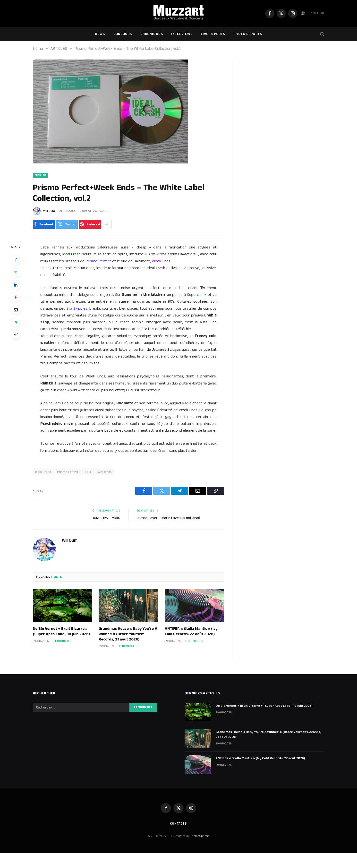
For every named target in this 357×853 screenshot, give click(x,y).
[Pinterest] (16, 297)
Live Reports (213, 34)
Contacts (178, 823)
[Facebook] (16, 260)
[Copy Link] (16, 334)
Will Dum (49, 211)
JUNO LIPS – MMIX (106, 517)
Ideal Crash (43, 472)
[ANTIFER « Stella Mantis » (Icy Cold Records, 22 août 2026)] (194, 605)
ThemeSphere (199, 836)
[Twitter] (16, 272)
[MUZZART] (178, 13)
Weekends (105, 472)
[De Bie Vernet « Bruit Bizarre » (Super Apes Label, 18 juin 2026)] (62, 605)
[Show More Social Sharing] (107, 224)
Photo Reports (247, 34)
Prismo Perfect (67, 472)
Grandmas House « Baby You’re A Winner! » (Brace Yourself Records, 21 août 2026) (128, 634)
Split (88, 472)
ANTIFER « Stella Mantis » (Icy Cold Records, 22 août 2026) (191, 631)
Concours (122, 34)
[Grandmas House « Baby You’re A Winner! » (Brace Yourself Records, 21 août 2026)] (128, 605)
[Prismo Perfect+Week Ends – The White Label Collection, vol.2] (110, 162)
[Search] (321, 34)
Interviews (182, 34)
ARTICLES (40, 176)
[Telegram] (16, 322)
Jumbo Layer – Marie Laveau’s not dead (168, 517)
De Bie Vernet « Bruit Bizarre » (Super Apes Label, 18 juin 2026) (61, 631)
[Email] (16, 310)
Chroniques (151, 34)
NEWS (100, 34)
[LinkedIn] (16, 285)
